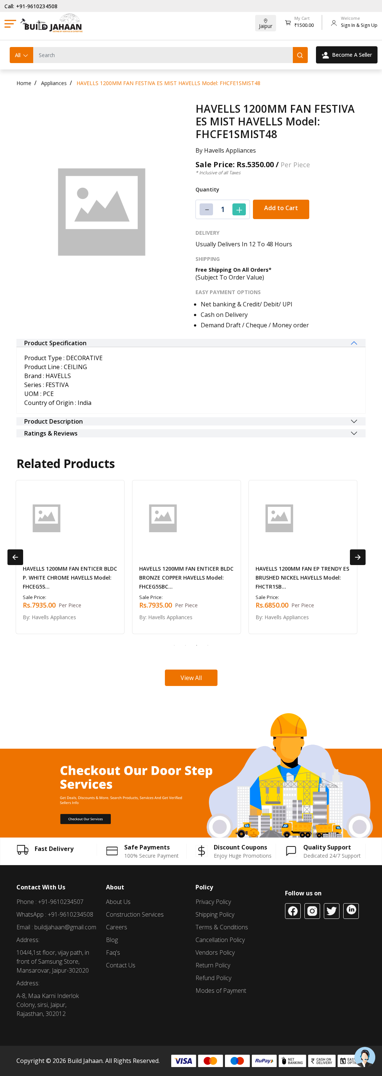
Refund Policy (213, 978)
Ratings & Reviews (51, 433)
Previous (15, 557)
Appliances (54, 83)
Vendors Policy (215, 952)
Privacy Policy (213, 902)
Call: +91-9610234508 (30, 6)
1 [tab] (174, 645)
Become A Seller (352, 54)
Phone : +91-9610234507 (50, 902)
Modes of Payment (220, 990)
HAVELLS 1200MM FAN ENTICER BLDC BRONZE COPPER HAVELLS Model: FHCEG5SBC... (186, 577)
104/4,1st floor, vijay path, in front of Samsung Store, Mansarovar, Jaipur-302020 (52, 961)
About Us (118, 902)
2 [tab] (185, 645)
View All (191, 678)
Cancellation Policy (220, 940)
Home (23, 83)
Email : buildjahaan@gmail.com (56, 927)
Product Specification (55, 343)
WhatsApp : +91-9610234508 (54, 914)
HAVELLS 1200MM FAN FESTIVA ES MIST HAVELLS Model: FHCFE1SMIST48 (168, 83)
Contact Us (120, 965)
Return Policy (212, 965)
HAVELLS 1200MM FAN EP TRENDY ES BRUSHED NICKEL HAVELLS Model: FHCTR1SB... (302, 577)
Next (357, 557)
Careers (116, 927)
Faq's (113, 952)
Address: (28, 940)
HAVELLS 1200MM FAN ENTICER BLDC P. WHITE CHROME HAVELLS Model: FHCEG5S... (70, 577)
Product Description (53, 421)
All (18, 55)
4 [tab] (208, 645)
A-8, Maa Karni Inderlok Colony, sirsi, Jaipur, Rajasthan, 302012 (47, 1005)
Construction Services (135, 914)
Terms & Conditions (221, 927)
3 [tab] (196, 645)
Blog (112, 940)
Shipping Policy (214, 914)
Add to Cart (281, 208)
